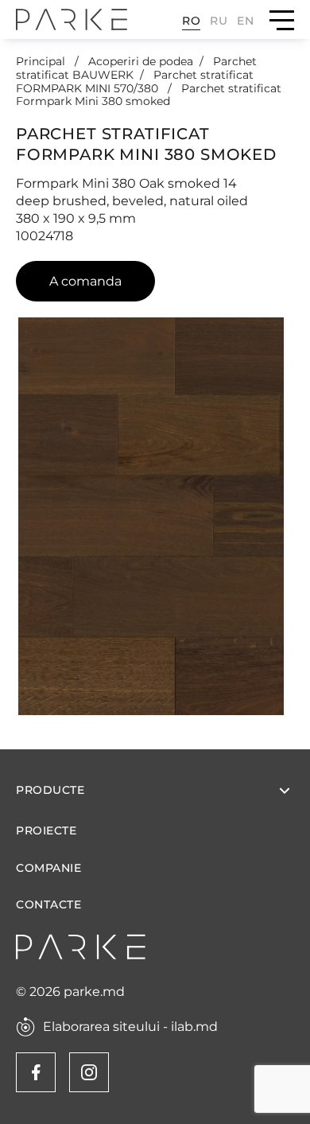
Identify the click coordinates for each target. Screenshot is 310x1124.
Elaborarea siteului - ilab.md (130, 1027)
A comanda (85, 281)
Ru (218, 21)
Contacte (48, 905)
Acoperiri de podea (140, 61)
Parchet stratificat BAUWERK (136, 68)
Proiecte (46, 831)
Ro (191, 21)
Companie (48, 868)
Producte (50, 790)
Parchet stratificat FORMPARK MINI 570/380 (135, 81)
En (245, 21)
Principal (42, 61)
